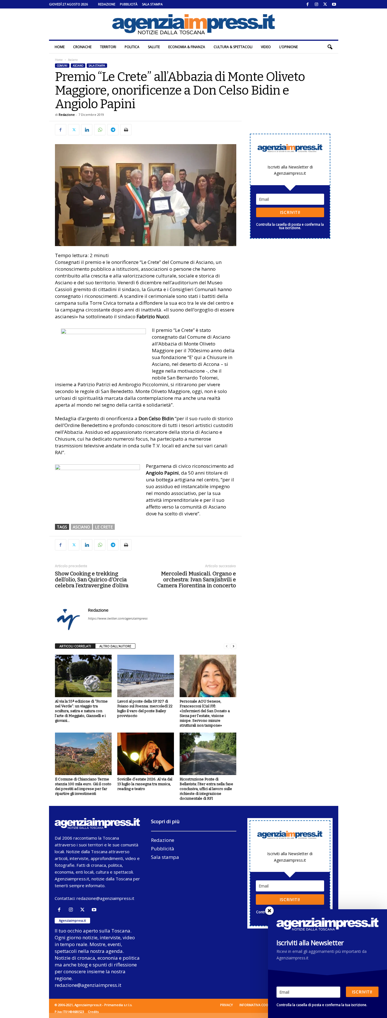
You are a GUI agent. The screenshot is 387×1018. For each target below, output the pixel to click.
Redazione (106, 4)
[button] (330, 47)
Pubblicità (128, 4)
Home (60, 46)
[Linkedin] (86, 129)
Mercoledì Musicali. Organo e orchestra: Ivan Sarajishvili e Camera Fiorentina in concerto (196, 579)
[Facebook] (307, 4)
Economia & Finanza (186, 46)
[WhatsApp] (99, 129)
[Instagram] (316, 4)
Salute (154, 46)
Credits (93, 1012)
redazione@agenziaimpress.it (105, 898)
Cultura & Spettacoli (233, 46)
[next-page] (233, 646)
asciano (81, 527)
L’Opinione (288, 46)
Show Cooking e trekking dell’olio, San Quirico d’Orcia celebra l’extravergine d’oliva (92, 579)
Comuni (62, 65)
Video (266, 46)
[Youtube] (334, 4)
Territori (108, 46)
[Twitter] (325, 4)
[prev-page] (226, 646)
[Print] (125, 129)
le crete (104, 527)
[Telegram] (112, 129)
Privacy (226, 1005)
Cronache (82, 46)
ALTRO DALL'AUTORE (115, 646)
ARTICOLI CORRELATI (75, 646)
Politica (132, 46)
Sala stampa (152, 4)
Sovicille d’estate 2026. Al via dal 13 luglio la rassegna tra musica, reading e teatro (144, 784)
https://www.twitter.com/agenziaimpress (117, 618)
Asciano (78, 65)
